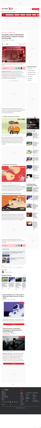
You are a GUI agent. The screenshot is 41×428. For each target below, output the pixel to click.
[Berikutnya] (26, 344)
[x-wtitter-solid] (21, 69)
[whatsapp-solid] (16, 69)
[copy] (24, 69)
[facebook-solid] (19, 69)
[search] (30, 9)
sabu (9, 79)
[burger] (38, 11)
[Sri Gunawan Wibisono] (3, 279)
